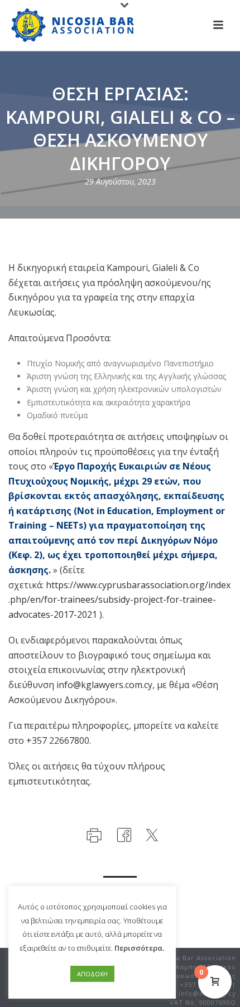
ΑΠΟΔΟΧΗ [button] (92, 974)
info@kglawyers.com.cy (104, 685)
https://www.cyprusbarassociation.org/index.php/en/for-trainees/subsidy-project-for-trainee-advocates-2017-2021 (119, 600)
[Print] (92, 834)
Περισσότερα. (139, 948)
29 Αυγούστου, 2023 (120, 181)
